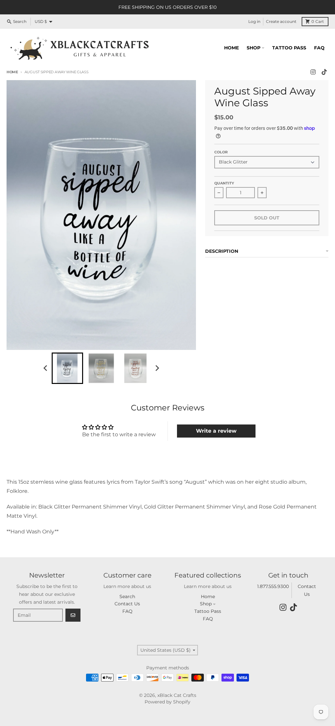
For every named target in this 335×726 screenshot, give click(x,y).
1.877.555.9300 (273, 586)
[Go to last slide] (45, 368)
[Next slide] (157, 368)
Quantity (224, 183)
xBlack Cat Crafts (176, 695)
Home (12, 72)
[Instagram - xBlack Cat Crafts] (313, 72)
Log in (254, 21)
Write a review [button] (216, 431)
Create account (281, 21)
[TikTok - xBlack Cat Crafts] (324, 72)
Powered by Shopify (167, 702)
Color (221, 152)
